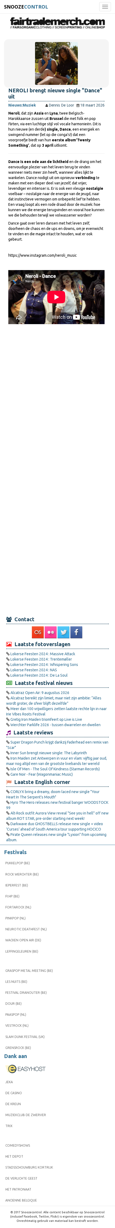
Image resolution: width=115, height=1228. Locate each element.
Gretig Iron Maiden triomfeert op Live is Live (46, 719)
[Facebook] (76, 632)
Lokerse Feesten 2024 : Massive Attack (42, 654)
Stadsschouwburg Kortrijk (29, 1167)
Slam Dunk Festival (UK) (25, 1037)
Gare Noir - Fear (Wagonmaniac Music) (41, 774)
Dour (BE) (13, 1003)
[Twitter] (63, 632)
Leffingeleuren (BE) (21, 951)
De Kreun (13, 1104)
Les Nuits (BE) (16, 981)
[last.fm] (38, 632)
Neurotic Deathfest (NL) (26, 929)
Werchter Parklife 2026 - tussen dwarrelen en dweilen (55, 725)
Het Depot (14, 1156)
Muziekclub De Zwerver (25, 1115)
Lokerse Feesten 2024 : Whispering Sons (44, 664)
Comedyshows (17, 1145)
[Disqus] (56, 399)
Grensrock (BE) (18, 1047)
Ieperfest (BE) (16, 885)
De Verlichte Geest (21, 1178)
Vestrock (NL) (17, 1025)
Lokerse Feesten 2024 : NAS (33, 670)
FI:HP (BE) (12, 896)
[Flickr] (51, 632)
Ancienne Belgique (21, 1200)
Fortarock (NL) (18, 907)
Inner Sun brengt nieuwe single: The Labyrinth (48, 753)
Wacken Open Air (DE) (23, 940)
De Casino (13, 1093)
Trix (9, 1126)
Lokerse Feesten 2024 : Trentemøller (41, 659)
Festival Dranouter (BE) (26, 992)
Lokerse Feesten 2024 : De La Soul (39, 675)
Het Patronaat (18, 1189)
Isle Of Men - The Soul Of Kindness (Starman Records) (55, 769)
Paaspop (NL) (15, 1014)
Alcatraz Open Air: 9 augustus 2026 (39, 693)
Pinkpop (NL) (15, 918)
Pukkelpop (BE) (17, 863)
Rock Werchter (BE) (22, 874)
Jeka (9, 1082)
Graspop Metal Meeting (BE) (29, 970)
